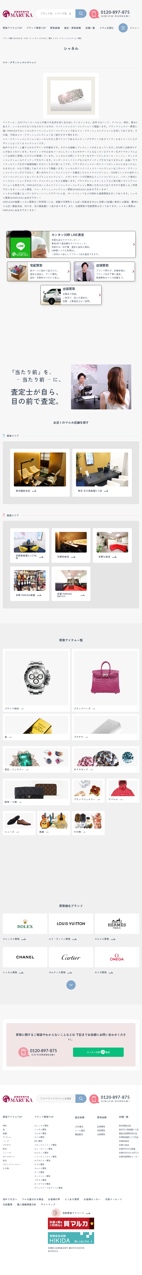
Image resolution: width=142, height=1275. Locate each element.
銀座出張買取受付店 (128, 1133)
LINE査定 (79, 1127)
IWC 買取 (38, 1141)
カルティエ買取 (41, 1153)
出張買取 (101, 1134)
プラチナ (7, 1145)
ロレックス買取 (41, 1126)
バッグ (6, 1141)
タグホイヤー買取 (42, 1161)
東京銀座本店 (125, 1126)
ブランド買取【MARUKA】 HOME (15, 38)
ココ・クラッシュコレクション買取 (68, 38)
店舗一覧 (124, 1117)
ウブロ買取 (39, 1164)
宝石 (5, 1161)
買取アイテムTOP (12, 28)
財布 (5, 1149)
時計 (5, 1126)
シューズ (7, 1153)
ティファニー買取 (42, 1176)
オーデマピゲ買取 (42, 1184)
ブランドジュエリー (12, 1164)
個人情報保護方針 (26, 1204)
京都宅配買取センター (129, 1157)
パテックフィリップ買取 (45, 1145)
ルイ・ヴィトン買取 (43, 1149)
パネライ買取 (40, 1180)
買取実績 (55, 28)
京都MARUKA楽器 (127, 1149)
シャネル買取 (40, 1130)
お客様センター (92, 1199)
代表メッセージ (113, 1199)
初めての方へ (10, 1199)
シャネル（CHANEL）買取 (41, 38)
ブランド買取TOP (36, 28)
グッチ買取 (39, 1172)
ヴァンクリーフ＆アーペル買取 (48, 1188)
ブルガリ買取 (40, 1133)
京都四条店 (124, 1141)
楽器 (5, 1133)
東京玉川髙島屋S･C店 (129, 1130)
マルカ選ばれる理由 (32, 1199)
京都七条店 (124, 1145)
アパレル (7, 1137)
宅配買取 (101, 1130)
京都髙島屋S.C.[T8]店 (128, 1137)
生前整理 (7, 1204)
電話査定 (79, 1134)
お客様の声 (54, 1199)
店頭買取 (101, 1127)
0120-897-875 (115, 12)
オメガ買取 (39, 1137)
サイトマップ (48, 1204)
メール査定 (80, 1130)
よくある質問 (72, 1199)
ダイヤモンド (9, 1157)
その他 (6, 1168)
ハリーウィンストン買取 (45, 1157)
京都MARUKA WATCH (129, 1153)
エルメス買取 (40, 1168)
